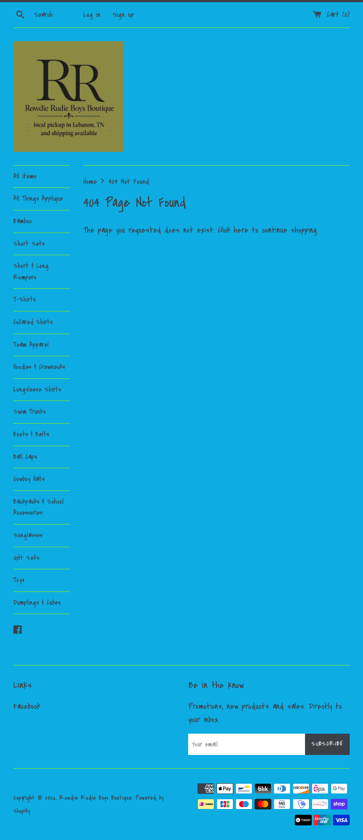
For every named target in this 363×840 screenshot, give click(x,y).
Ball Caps (25, 457)
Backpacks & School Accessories (38, 507)
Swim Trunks (29, 411)
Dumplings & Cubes (37, 602)
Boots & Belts (31, 434)
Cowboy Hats (29, 479)
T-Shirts (24, 299)
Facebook (26, 706)
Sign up (123, 14)
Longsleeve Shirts (37, 389)
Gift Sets (26, 558)
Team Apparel (31, 345)
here (241, 230)
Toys (18, 580)
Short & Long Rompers (31, 271)
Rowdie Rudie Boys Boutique (95, 797)
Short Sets (29, 244)
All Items (24, 176)
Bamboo (22, 221)
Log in (91, 14)
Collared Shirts (33, 322)
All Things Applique (38, 198)
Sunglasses (27, 535)
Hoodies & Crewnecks (39, 367)
